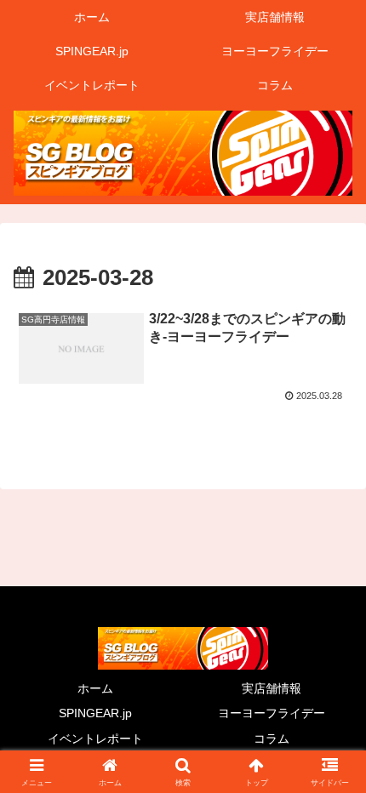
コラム (271, 738)
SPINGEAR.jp (95, 713)
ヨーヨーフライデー (271, 713)
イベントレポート (95, 738)
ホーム (95, 688)
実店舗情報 (271, 688)
